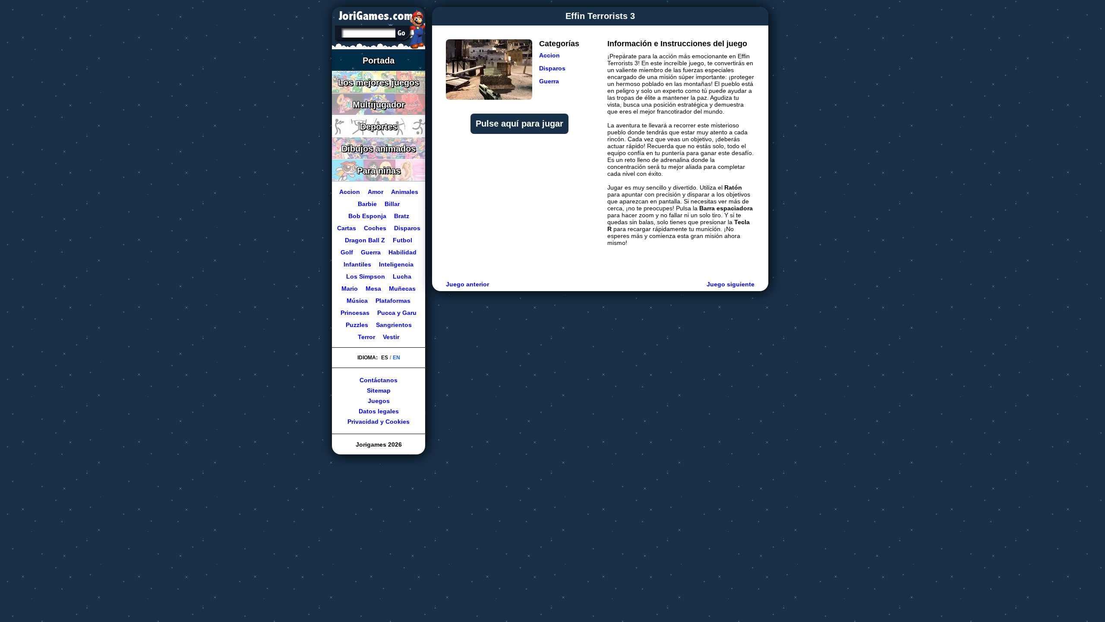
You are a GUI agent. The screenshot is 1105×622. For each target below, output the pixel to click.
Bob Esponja (367, 216)
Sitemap (379, 390)
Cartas (346, 228)
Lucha (402, 276)
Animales (404, 191)
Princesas (355, 312)
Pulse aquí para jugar (519, 123)
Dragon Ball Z (365, 240)
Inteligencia (396, 264)
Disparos (552, 68)
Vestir (391, 336)
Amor (375, 191)
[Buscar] (401, 33)
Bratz (401, 216)
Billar (392, 203)
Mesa (373, 288)
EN (396, 357)
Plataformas (393, 300)
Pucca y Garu (397, 312)
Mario (349, 288)
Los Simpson (365, 276)
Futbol (402, 240)
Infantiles (357, 264)
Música (357, 300)
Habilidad (402, 252)
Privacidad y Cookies (378, 421)
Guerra (549, 81)
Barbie (367, 203)
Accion (549, 55)
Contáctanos (379, 380)
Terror (366, 336)
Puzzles (357, 324)
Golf (347, 252)
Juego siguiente (731, 284)
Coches (375, 228)
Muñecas (402, 288)
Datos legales (379, 411)
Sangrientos (394, 324)
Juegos (379, 400)
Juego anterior (467, 284)
